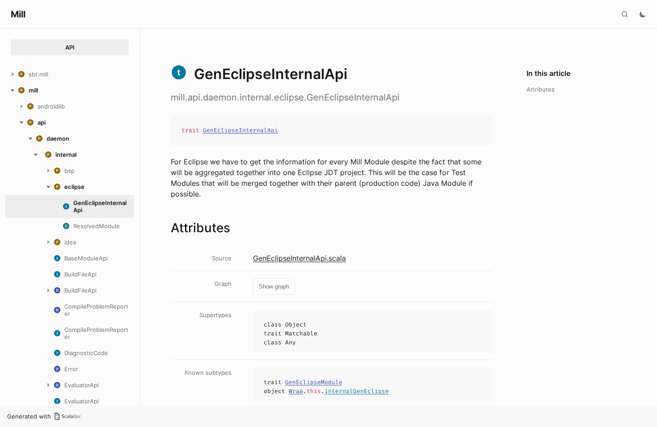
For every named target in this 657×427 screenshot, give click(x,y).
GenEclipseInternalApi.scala (299, 258)
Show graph (274, 286)
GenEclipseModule (313, 382)
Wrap (296, 391)
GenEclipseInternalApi (240, 130)
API (70, 47)
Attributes (540, 89)
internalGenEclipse (356, 391)
